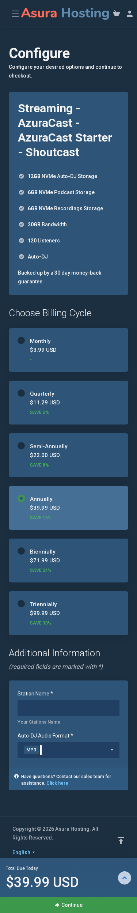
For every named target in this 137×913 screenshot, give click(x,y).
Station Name (35, 694)
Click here (57, 783)
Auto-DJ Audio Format (45, 736)
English (21, 852)
